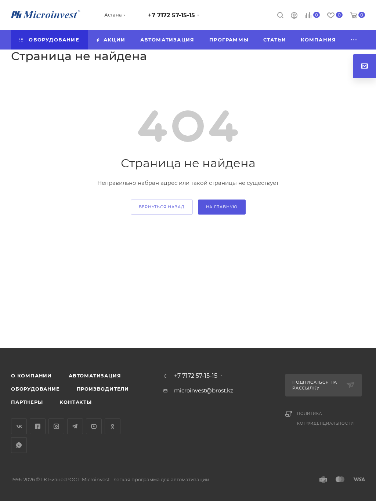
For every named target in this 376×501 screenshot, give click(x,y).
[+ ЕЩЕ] (354, 40)
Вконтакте (19, 426)
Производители (103, 389)
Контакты (75, 402)
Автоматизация (95, 376)
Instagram (56, 426)
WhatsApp (19, 445)
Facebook (38, 426)
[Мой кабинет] (294, 16)
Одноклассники (112, 426)
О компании (31, 376)
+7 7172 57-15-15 (171, 15)
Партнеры (27, 402)
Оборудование (35, 389)
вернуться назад (162, 206)
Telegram (75, 426)
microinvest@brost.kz (203, 390)
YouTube (94, 426)
